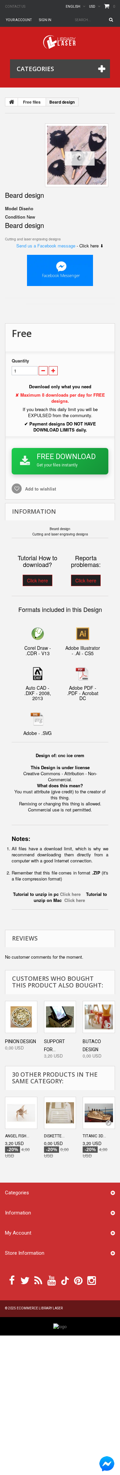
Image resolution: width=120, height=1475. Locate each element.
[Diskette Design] (60, 1113)
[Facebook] (12, 1280)
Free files (32, 102)
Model (11, 209)
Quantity (20, 361)
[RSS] (38, 1280)
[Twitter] (25, 1280)
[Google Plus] (65, 1281)
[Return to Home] (11, 102)
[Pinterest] (78, 1280)
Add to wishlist (40, 489)
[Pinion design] (21, 1017)
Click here (37, 580)
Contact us (15, 6)
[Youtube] (51, 1280)
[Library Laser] (60, 42)
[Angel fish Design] (21, 1113)
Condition (15, 217)
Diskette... (54, 1136)
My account (18, 1233)
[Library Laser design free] (60, 1326)
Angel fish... (17, 1136)
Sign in (45, 20)
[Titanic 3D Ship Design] (99, 1113)
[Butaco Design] (99, 1017)
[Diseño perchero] (76, 155)
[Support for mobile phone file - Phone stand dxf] (60, 1017)
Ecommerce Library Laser (40, 1308)
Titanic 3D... (94, 1136)
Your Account (19, 20)
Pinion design (20, 1041)
